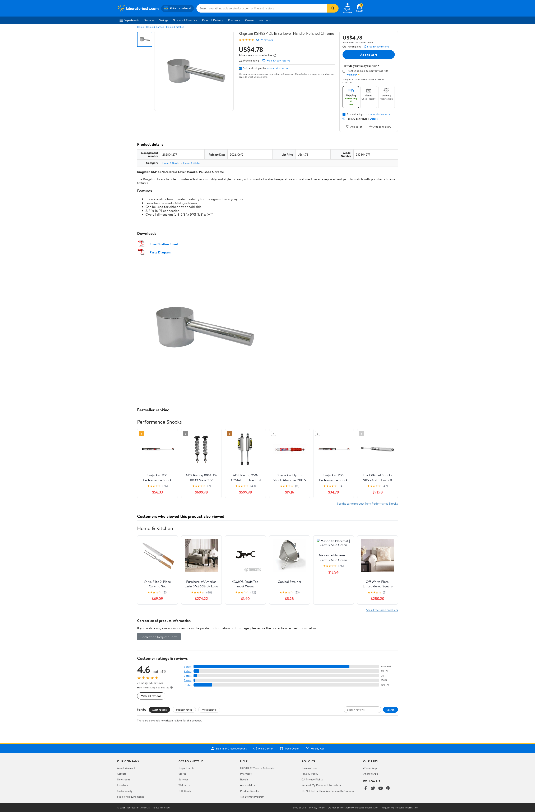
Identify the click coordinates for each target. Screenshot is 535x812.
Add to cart (368, 54)
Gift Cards (184, 791)
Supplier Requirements (130, 796)
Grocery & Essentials (185, 20)
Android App (370, 773)
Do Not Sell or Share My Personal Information (328, 791)
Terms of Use (309, 768)
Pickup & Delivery (212, 20)
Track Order (292, 748)
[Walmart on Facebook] (365, 788)
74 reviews (267, 39)
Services (149, 20)
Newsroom (123, 779)
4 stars (187, 671)
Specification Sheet (164, 244)
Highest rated (184, 709)
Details (374, 118)
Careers (249, 20)
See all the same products (382, 610)
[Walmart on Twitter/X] (373, 788)
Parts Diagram (160, 252)
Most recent (159, 709)
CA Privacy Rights (312, 779)
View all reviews (151, 696)
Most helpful (209, 709)
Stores (182, 773)
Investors (122, 785)
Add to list (356, 126)
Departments (131, 20)
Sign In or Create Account (231, 748)
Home (140, 27)
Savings (163, 20)
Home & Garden (155, 27)
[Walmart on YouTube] (380, 788)
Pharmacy (234, 20)
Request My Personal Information (321, 785)
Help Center (265, 748)
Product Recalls (249, 791)
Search (390, 709)
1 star (188, 685)
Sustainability (124, 791)
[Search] (333, 8)
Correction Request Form (158, 636)
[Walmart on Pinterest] (388, 788)
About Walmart (126, 768)
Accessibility (247, 785)
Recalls (244, 779)
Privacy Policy (310, 773)
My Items (264, 20)
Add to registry (382, 126)
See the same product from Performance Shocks (367, 503)
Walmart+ (184, 785)
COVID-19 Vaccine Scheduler (257, 768)
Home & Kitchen (175, 27)
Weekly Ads (317, 748)
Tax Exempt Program (252, 796)
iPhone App (370, 768)
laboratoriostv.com (278, 68)
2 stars (187, 680)
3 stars (187, 675)
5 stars (187, 666)
